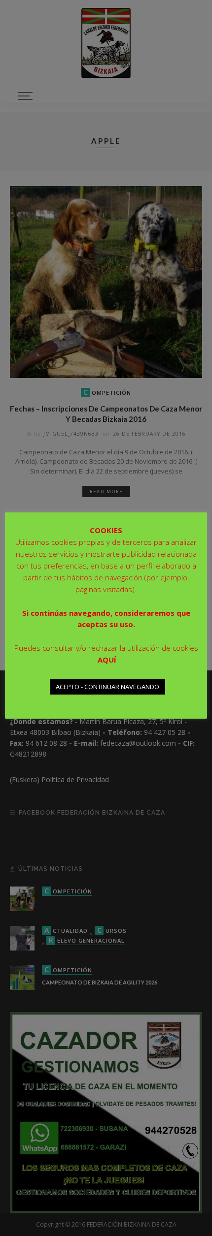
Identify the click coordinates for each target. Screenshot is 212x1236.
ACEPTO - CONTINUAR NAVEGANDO (107, 686)
